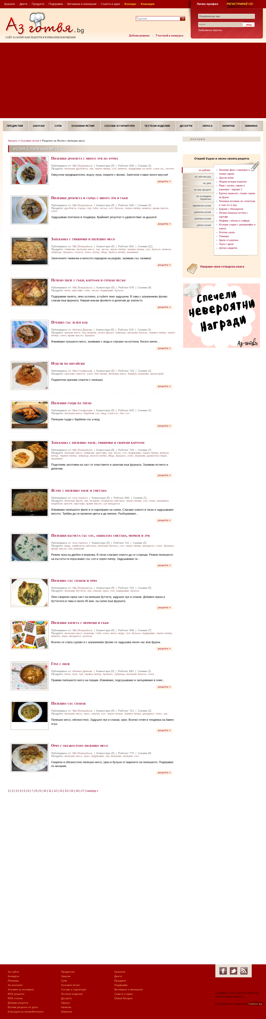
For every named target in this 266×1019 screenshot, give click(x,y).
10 (44, 790)
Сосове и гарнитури (119, 125)
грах (74, 674)
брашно (68, 252)
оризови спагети (74, 373)
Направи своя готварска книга (222, 266)
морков (91, 332)
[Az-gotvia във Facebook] (223, 971)
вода (67, 545)
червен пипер (135, 249)
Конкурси (13, 976)
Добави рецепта (139, 35)
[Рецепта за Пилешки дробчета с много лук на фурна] (30, 170)
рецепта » (164, 181)
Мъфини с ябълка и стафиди (234, 220)
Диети (23, 3)
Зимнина (251, 125)
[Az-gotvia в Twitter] (233, 971)
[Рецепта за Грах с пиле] (30, 675)
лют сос (125, 413)
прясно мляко (117, 252)
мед (103, 413)
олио (54, 211)
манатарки (157, 373)
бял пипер (101, 373)
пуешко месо (72, 332)
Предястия (15, 125)
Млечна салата (227, 232)
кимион (122, 168)
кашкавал (132, 252)
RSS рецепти (16, 993)
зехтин (169, 168)
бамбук (132, 373)
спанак (97, 590)
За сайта (13, 971)
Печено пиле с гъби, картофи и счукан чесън (88, 280)
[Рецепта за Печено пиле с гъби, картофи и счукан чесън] (30, 292)
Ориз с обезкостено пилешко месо (79, 745)
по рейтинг (204, 170)
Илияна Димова (82, 329)
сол (114, 168)
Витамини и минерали (81, 3)
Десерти (186, 125)
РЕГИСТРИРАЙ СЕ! (240, 3)
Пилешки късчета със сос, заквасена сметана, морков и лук (100, 535)
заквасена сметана (84, 545)
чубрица (56, 252)
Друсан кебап (226, 177)
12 (55, 790)
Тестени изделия (157, 125)
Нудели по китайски (68, 363)
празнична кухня (202, 205)
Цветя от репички (228, 240)
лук (91, 168)
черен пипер (102, 168)
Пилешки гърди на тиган (71, 403)
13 (60, 790)
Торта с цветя (226, 244)
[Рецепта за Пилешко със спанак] (30, 715)
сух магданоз (111, 503)
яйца (104, 252)
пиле (67, 290)
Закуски (38, 125)
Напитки (228, 125)
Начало (12, 140)
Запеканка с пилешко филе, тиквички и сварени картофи (97, 442)
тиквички (69, 249)
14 (66, 790)
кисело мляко (98, 455)
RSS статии (15, 998)
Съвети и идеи (110, 3)
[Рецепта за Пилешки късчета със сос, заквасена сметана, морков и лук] (30, 547)
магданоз (149, 545)
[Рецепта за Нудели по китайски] (30, 375)
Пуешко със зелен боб (69, 322)
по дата (207, 183)
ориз (106, 590)
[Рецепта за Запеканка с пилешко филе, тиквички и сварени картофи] (30, 454)
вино (114, 633)
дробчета (70, 208)
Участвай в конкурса (169, 35)
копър (95, 252)
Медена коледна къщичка (233, 181)
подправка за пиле (140, 168)
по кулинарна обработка (203, 197)
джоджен (148, 713)
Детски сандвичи (228, 247)
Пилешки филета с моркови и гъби (80, 622)
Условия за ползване (21, 989)
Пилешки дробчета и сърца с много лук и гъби (89, 197)
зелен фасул (106, 332)
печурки (94, 500)
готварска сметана (112, 500)
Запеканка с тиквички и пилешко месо (83, 239)
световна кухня (202, 218)
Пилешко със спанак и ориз (74, 580)
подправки (106, 290)
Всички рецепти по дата (23, 1007)
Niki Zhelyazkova (82, 165)
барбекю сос (91, 413)
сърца (81, 208)
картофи (77, 290)
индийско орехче (61, 503)
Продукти (38, 3)
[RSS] (244, 971)
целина (87, 636)
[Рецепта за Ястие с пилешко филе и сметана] (30, 502)
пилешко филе (73, 500)
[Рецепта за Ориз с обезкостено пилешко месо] (30, 757)
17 (82, 790)
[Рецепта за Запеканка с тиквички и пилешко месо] (30, 251)
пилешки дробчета (76, 168)
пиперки (128, 756)
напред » (92, 790)
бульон (119, 208)
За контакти (15, 985)
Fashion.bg (255, 1003)
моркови (143, 373)
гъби (95, 208)
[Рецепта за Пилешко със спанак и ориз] (30, 592)
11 (150, 246)
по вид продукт (202, 189)
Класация (147, 3)
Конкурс (130, 3)
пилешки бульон (137, 332)
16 (77, 790)
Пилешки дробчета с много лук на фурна (84, 158)
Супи (58, 125)
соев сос (158, 168)
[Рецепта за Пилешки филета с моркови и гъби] (30, 634)
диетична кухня (202, 212)
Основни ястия (82, 125)
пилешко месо (85, 249)
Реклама (13, 980)
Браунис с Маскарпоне (231, 208)
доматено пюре (157, 455)
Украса (207, 125)
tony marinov (80, 497)
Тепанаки (224, 236)
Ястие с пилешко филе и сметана (79, 490)
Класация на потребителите (26, 1011)
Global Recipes (123, 998)
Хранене (9, 3)
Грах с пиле (60, 663)
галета (79, 252)
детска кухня (204, 225)
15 (71, 790)
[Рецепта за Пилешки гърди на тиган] (30, 415)
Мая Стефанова (82, 370)
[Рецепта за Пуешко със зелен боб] (30, 334)
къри (65, 636)
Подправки (56, 3)
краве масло (160, 208)
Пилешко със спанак (68, 703)
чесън (103, 208)
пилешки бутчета (75, 590)
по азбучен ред (203, 176)
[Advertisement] (133, 81)
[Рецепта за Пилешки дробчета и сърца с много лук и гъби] (30, 209)
